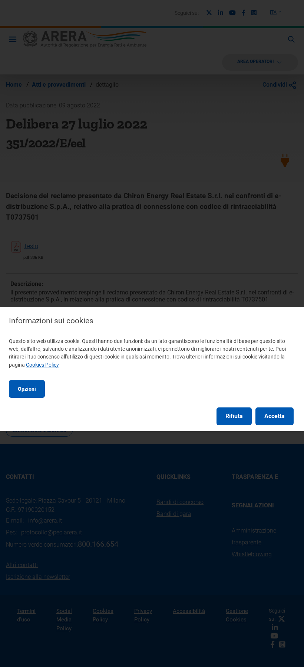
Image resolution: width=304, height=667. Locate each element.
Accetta (274, 416)
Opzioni (27, 389)
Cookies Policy (42, 365)
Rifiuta (234, 416)
